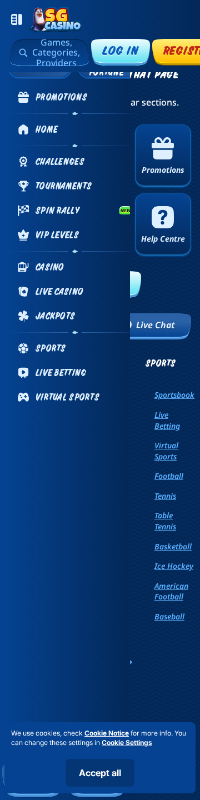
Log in (120, 50)
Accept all (100, 772)
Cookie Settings (127, 743)
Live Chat (155, 325)
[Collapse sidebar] (16, 19)
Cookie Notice (106, 733)
